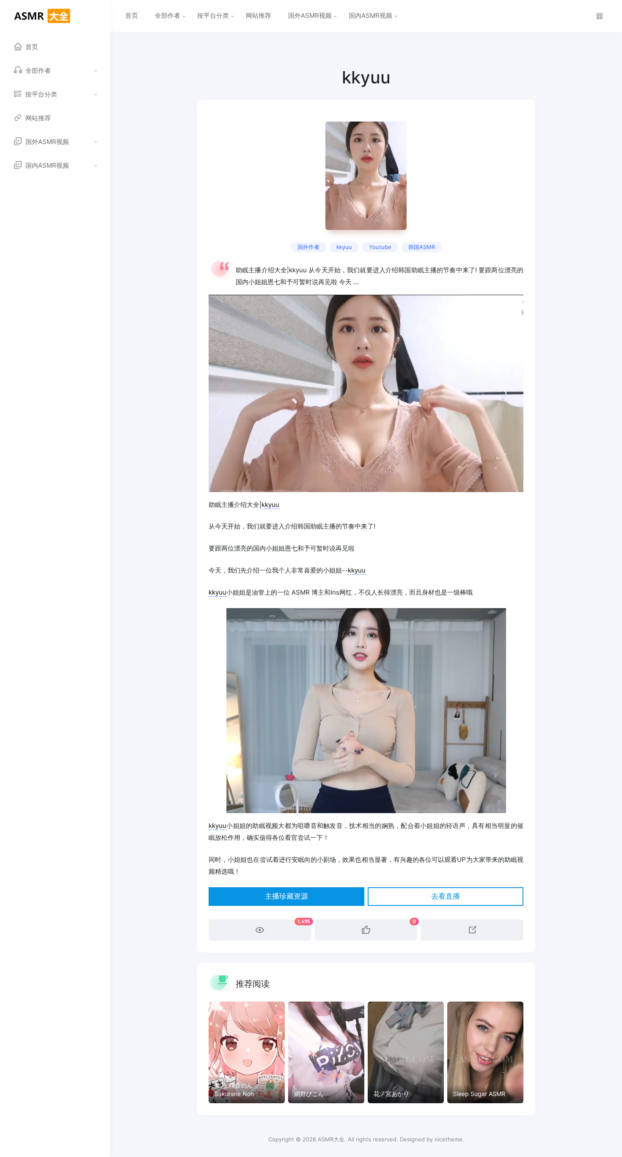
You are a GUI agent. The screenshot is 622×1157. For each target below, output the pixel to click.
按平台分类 (213, 15)
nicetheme (448, 1139)
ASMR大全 (331, 1139)
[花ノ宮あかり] (406, 1052)
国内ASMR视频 (370, 15)
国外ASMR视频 (310, 15)
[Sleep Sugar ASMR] (485, 1052)
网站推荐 (258, 15)
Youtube (380, 247)
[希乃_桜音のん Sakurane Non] (247, 1052)
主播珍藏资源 (286, 896)
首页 (131, 15)
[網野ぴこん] (326, 1052)
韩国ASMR (421, 247)
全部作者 (167, 15)
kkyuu (344, 247)
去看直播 (445, 896)
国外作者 (308, 247)
